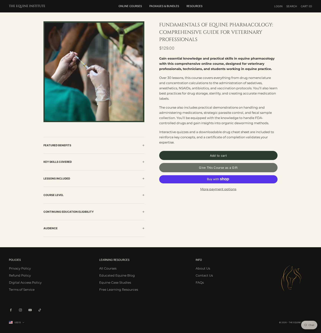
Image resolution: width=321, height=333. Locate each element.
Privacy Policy (20, 268)
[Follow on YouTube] (30, 310)
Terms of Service (22, 289)
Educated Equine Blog (117, 275)
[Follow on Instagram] (20, 310)
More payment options (218, 189)
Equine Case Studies (115, 282)
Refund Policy (20, 275)
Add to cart (218, 155)
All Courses (107, 268)
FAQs (200, 282)
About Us (203, 268)
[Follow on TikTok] (40, 310)
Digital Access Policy (25, 282)
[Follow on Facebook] (11, 310)
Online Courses (130, 6)
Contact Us (204, 275)
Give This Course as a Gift (218, 167)
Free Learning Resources (118, 289)
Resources (194, 6)
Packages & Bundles (164, 6)
